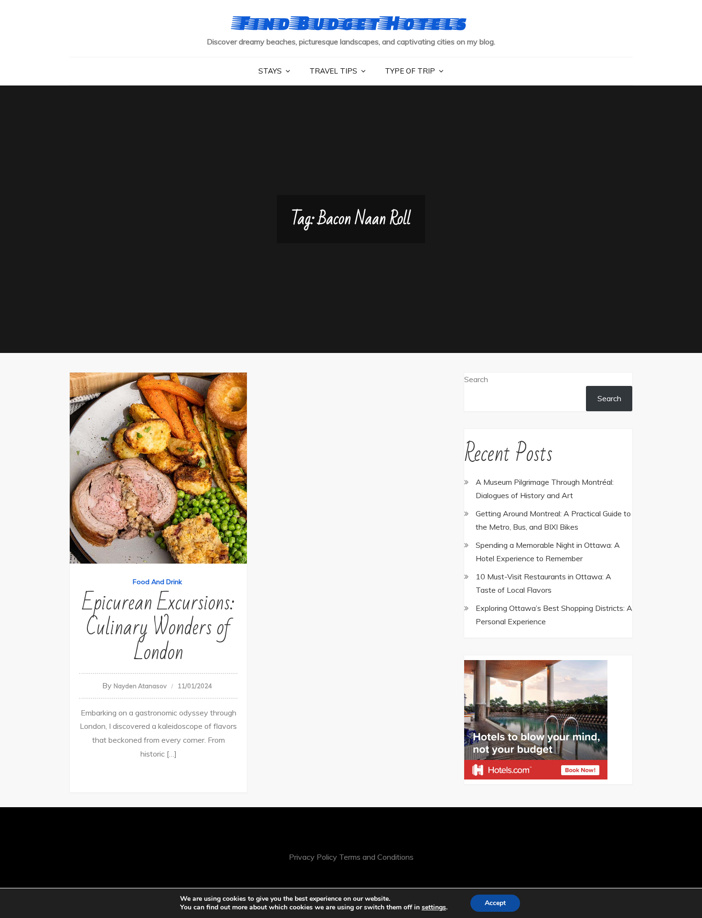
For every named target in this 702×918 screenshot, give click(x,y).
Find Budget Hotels (351, 22)
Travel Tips (333, 70)
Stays (270, 70)
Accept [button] (495, 902)
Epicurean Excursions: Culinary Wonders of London (158, 628)
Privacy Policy (313, 857)
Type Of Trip (410, 70)
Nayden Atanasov (140, 686)
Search (476, 379)
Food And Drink (157, 581)
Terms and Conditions (376, 857)
